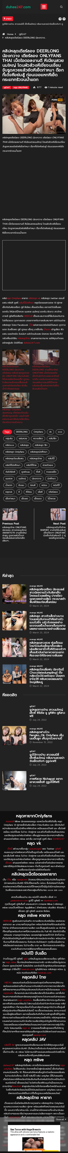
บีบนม (21, 485)
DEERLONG (22, 432)
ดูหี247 (22, 34)
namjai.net (22, 879)
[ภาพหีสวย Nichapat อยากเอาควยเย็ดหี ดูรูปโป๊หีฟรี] (14, 780)
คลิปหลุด (24, 445)
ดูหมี (25, 958)
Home (10, 34)
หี (19, 492)
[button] (60, 19)
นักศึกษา (51, 478)
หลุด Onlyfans (21, 87)
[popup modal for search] (61, 6)
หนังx (44, 485)
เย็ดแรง (38, 498)
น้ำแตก (47, 329)
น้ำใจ (31, 325)
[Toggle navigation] (44, 6)
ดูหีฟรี (58, 848)
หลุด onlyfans (25, 1000)
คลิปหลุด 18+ (41, 445)
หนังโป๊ (56, 485)
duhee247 (8, 1065)
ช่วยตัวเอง (48, 465)
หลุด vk (26, 1028)
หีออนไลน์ (16, 1086)
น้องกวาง (36, 478)
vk (50, 432)
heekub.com (27, 969)
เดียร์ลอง (53, 492)
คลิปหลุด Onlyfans (15, 452)
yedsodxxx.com (19, 900)
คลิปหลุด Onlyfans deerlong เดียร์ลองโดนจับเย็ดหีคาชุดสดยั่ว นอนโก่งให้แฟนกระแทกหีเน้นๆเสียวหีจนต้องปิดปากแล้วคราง (15, 416)
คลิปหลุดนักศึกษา (38, 452)
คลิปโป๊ (51, 458)
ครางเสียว (38, 438)
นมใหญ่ (22, 478)
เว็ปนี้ (9, 848)
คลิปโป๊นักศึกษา (26, 302)
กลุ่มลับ (9, 438)
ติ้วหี (38, 472)
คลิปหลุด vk (34, 298)
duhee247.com (32, 342)
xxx (60, 432)
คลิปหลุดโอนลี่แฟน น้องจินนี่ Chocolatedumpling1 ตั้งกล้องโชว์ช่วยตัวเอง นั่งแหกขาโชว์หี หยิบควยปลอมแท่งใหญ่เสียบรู (47, 675)
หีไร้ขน (29, 492)
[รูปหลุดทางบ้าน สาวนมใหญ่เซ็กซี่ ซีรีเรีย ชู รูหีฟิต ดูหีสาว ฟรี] (14, 713)
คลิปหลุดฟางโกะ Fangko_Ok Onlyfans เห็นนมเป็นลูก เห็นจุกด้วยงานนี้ (47, 735)
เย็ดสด (24, 498)
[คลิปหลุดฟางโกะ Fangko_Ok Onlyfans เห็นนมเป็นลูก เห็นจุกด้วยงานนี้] (14, 735)
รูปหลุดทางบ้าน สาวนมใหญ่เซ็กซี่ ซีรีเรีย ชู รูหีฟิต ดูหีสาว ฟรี (47, 712)
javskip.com (40, 1035)
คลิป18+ (52, 438)
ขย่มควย (23, 438)
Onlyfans (38, 432)
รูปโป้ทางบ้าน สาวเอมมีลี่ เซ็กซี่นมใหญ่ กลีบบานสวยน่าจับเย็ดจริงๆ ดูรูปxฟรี (47, 757)
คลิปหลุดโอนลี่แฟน (15, 458)
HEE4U (8, 982)
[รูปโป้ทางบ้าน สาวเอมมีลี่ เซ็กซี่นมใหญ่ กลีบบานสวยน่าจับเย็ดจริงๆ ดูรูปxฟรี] (14, 758)
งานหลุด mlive (36, 586)
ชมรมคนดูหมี (35, 848)
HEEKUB (28, 316)
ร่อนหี (32, 485)
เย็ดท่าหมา (10, 498)
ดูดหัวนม (25, 472)
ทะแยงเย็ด (51, 472)
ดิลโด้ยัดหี (10, 472)
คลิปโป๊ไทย (31, 465)
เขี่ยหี (40, 492)
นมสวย (9, 478)
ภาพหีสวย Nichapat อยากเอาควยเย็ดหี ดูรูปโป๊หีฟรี (46, 780)
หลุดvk (9, 492)
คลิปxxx (10, 445)
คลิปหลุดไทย (24, 338)
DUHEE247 (58, 839)
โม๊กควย (52, 498)
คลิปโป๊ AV (9, 1045)
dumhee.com (51, 900)
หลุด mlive (11, 962)
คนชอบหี (10, 821)
